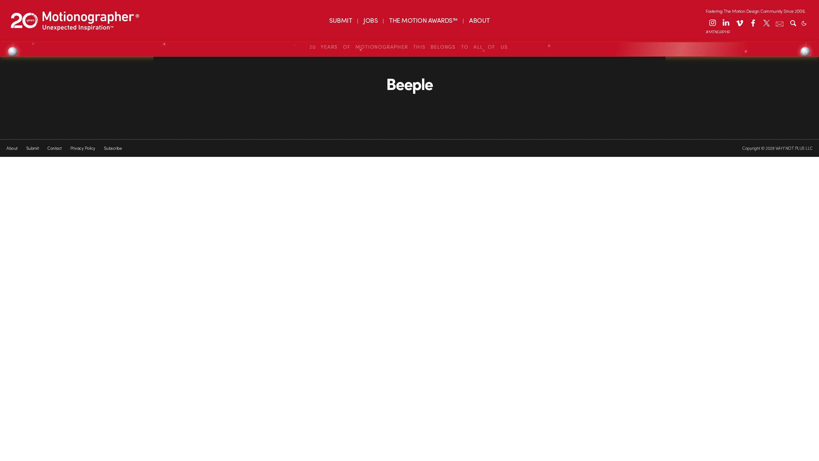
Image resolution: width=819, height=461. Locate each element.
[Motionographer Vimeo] (739, 22)
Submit (32, 148)
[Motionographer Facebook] (753, 22)
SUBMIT (340, 20)
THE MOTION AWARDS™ (423, 20)
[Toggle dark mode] (804, 22)
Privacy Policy (82, 148)
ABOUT (479, 20)
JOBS (370, 20)
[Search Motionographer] (793, 22)
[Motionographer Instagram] (712, 22)
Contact (54, 148)
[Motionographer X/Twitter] (766, 22)
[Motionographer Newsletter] (779, 22)
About (11, 148)
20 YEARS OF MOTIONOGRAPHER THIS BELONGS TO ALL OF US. (409, 46)
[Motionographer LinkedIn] (726, 22)
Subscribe (113, 148)
